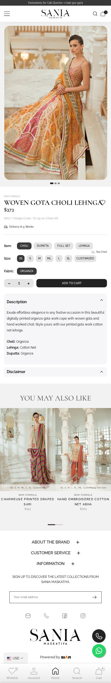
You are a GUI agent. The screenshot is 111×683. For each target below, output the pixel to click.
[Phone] (46, 616)
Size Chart (101, 252)
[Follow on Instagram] (83, 616)
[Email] (28, 616)
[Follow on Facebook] (64, 616)
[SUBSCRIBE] (91, 597)
